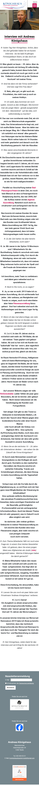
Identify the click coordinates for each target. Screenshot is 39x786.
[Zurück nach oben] (35, 782)
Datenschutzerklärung (26, 683)
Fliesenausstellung (21, 303)
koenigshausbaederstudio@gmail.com (21, 758)
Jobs (33, 550)
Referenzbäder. (7, 394)
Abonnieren (10, 687)
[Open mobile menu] (34, 5)
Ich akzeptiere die (20, 683)
